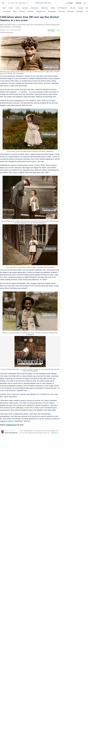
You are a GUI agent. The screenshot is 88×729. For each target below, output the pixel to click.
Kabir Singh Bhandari (7, 32)
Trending (80, 8)
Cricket (18, 8)
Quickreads (71, 11)
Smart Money (6, 11)
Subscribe (78, 3)
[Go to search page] (6, 3)
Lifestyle (53, 8)
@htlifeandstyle (11, 425)
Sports (15, 11)
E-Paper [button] (70, 3)
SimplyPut (22, 11)
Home (4, 8)
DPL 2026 (72, 8)
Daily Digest (79, 11)
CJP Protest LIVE (62, 8)
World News (44, 8)
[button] (3, 3)
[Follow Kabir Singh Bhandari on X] (15, 32)
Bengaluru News (40, 11)
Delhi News (31, 11)
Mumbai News (52, 11)
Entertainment (35, 8)
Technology (62, 11)
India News (25, 8)
